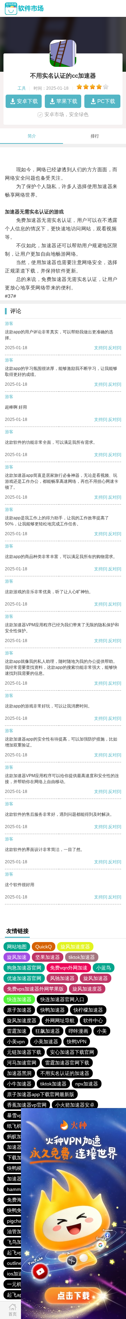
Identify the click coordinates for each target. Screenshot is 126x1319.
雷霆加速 (17, 1031)
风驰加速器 (62, 978)
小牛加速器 (19, 1084)
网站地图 (17, 946)
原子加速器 (19, 1010)
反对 (112, 347)
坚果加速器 (47, 957)
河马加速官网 (21, 1062)
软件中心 (93, 1020)
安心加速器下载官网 (72, 1052)
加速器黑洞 (19, 1073)
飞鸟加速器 (19, 1242)
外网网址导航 (60, 1020)
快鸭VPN (76, 1041)
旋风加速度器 (75, 946)
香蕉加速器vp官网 (27, 1105)
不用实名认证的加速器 (64, 1073)
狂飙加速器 (47, 1031)
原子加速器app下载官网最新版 (40, 1094)
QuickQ (43, 946)
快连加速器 (19, 999)
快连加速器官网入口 (62, 999)
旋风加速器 (95, 978)
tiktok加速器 (82, 957)
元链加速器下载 (24, 1052)
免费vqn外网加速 (69, 968)
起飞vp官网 (19, 1252)
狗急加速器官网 (24, 968)
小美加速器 (46, 1041)
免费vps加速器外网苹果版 (35, 989)
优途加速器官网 (24, 978)
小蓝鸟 (103, 968)
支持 (98, 347)
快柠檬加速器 (88, 1010)
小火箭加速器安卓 (74, 1105)
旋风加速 (17, 957)
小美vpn (16, 1041)
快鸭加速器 (52, 1010)
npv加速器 (86, 1084)
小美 (102, 1031)
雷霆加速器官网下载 (67, 1062)
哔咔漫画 (78, 1031)
